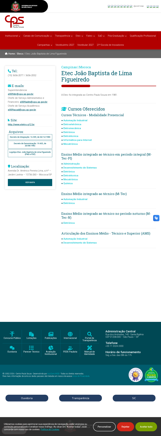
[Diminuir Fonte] (151, 6)
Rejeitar (126, 426)
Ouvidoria (12, 352)
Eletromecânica (72, 128)
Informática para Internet (77, 140)
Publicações (51, 338)
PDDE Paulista (70, 352)
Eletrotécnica (70, 136)
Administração (71, 163)
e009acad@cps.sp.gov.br (22, 109)
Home (11, 53)
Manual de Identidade (89, 353)
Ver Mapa (30, 182)
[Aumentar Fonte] (148, 6)
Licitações (31, 338)
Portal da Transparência (89, 339)
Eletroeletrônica (72, 124)
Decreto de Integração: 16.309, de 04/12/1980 (30, 137)
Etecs (20, 53)
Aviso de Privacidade (80, 376)
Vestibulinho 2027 (65, 44)
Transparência (80, 398)
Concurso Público (12, 338)
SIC (134, 398)
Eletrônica (69, 132)
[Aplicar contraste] (154, 6)
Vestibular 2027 (85, 44)
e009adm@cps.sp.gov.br (33, 101)
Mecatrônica (70, 144)
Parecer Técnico (31, 352)
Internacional (70, 338)
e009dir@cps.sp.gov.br (20, 94)
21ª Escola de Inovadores (110, 44)
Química (68, 183)
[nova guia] (157, 6)
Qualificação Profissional (143, 35)
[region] (80, 426)
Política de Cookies (50, 429)
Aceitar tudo (146, 426)
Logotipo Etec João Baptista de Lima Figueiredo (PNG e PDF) (30, 153)
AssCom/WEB (53, 374)
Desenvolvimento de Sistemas (80, 167)
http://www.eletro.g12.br (21, 124)
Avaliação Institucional (51, 353)
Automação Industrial (75, 120)
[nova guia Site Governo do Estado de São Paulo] (24, 6)
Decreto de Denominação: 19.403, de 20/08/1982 (30, 144)
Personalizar (104, 426)
